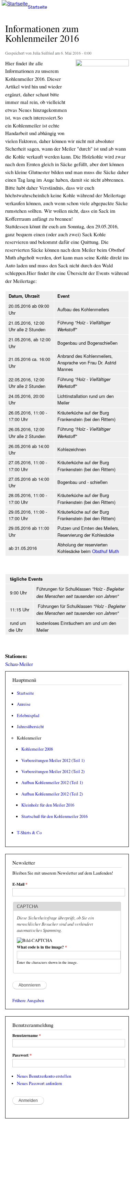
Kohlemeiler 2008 (37, 749)
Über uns (77, 1179)
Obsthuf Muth (105, 551)
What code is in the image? (42, 947)
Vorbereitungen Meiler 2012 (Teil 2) (53, 771)
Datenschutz (17, 1179)
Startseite (25, 693)
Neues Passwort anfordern (39, 1083)
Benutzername (26, 1035)
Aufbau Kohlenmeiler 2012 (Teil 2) (52, 794)
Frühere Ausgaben (28, 1000)
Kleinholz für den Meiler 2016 (47, 805)
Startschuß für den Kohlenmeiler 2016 (54, 816)
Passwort (22, 1055)
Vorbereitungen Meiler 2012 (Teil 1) (53, 760)
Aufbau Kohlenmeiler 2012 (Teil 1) (52, 782)
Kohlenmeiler (29, 738)
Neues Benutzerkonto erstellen (44, 1076)
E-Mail (19, 884)
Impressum (48, 1179)
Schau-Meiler (19, 663)
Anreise (24, 704)
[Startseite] (14, 3)
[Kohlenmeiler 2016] (102, 64)
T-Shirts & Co (29, 833)
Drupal (35, 1167)
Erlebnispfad (28, 715)
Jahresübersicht (30, 727)
